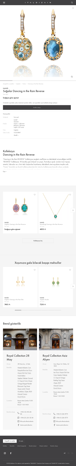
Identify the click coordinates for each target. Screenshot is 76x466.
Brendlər (12, 446)
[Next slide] (73, 210)
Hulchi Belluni (21, 376)
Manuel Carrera (22, 394)
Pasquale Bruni (22, 370)
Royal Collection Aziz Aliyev (55, 357)
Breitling (56, 380)
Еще (4, 171)
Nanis (24, 84)
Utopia (20, 373)
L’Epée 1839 (28, 391)
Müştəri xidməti (43, 446)
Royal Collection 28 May (18, 357)
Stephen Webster (22, 378)
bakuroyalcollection (26, 425)
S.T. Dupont (21, 381)
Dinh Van (24, 373)
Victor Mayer (28, 381)
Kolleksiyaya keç (38, 241)
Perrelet (30, 384)
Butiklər (5, 446)
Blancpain (21, 386)
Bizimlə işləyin (32, 446)
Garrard (30, 378)
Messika (20, 368)
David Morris (21, 397)
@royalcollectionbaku (26, 421)
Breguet (25, 384)
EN (68, 453)
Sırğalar (18, 84)
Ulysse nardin (21, 389)
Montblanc (21, 391)
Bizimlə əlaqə (54, 446)
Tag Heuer (27, 386)
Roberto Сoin (27, 368)
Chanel (27, 389)
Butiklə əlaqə (37, 107)
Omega (20, 384)
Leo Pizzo (29, 370)
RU (72, 453)
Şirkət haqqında (21, 446)
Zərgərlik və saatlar (8, 84)
